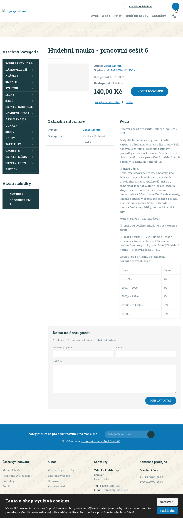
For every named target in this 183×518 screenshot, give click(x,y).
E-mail (119, 347)
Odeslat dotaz (161, 400)
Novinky (16, 194)
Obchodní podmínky (61, 470)
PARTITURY (13, 144)
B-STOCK (11, 169)
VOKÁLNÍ (12, 125)
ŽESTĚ (9, 101)
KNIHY (10, 138)
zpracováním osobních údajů (100, 441)
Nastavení (167, 502)
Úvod (95, 16)
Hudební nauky (137, 16)
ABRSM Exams (15, 119)
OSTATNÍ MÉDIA (16, 157)
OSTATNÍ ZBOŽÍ (15, 163)
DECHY (10, 94)
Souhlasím (167, 510)
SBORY (9, 132)
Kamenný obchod (59, 475)
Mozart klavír (11, 470)
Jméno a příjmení (63, 347)
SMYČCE (11, 82)
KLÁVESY (11, 75)
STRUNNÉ (11, 88)
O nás (106, 16)
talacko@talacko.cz (116, 490)
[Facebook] (178, 15)
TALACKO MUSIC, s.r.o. (125, 70)
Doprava (53, 481)
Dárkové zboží (16, 69)
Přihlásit (151, 434)
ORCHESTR (12, 150)
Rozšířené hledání (140, 6)
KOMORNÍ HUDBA (17, 113)
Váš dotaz (58, 361)
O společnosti (56, 486)
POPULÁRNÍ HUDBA (18, 63)
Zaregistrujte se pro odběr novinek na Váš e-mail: (64, 434)
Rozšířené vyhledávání (17, 475)
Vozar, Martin (112, 65)
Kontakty (159, 16)
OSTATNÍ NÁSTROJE (19, 107)
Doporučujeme (20, 202)
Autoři (118, 16)
